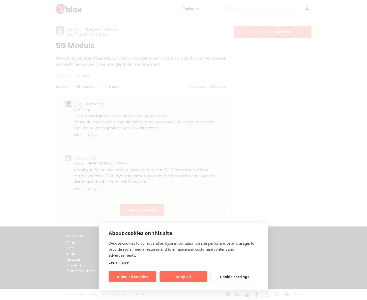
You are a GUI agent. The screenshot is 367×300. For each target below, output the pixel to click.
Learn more (119, 262)
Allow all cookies (132, 276)
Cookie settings (234, 276)
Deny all (183, 276)
